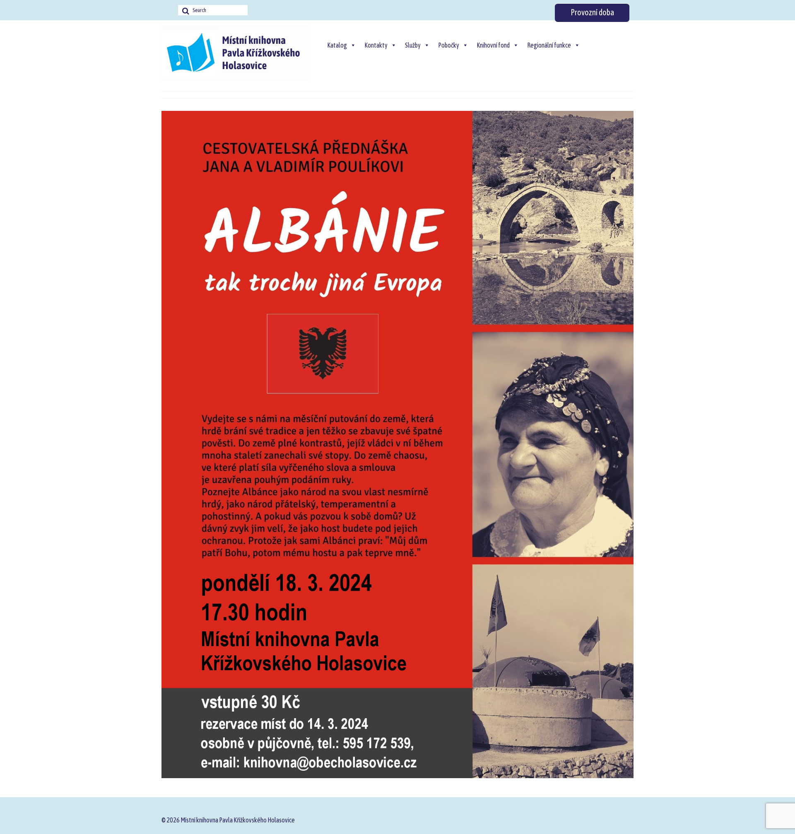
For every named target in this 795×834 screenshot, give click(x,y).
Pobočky (448, 45)
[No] (785, 819)
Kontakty (376, 45)
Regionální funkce (549, 45)
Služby (413, 45)
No (537, 818)
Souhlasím (503, 818)
